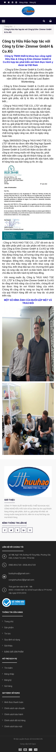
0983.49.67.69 (15, 565)
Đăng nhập (23, 2)
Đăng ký (33, 2)
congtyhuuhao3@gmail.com (21, 580)
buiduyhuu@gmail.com (19, 573)
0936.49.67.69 (29, 565)
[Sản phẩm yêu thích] (4, 2)
